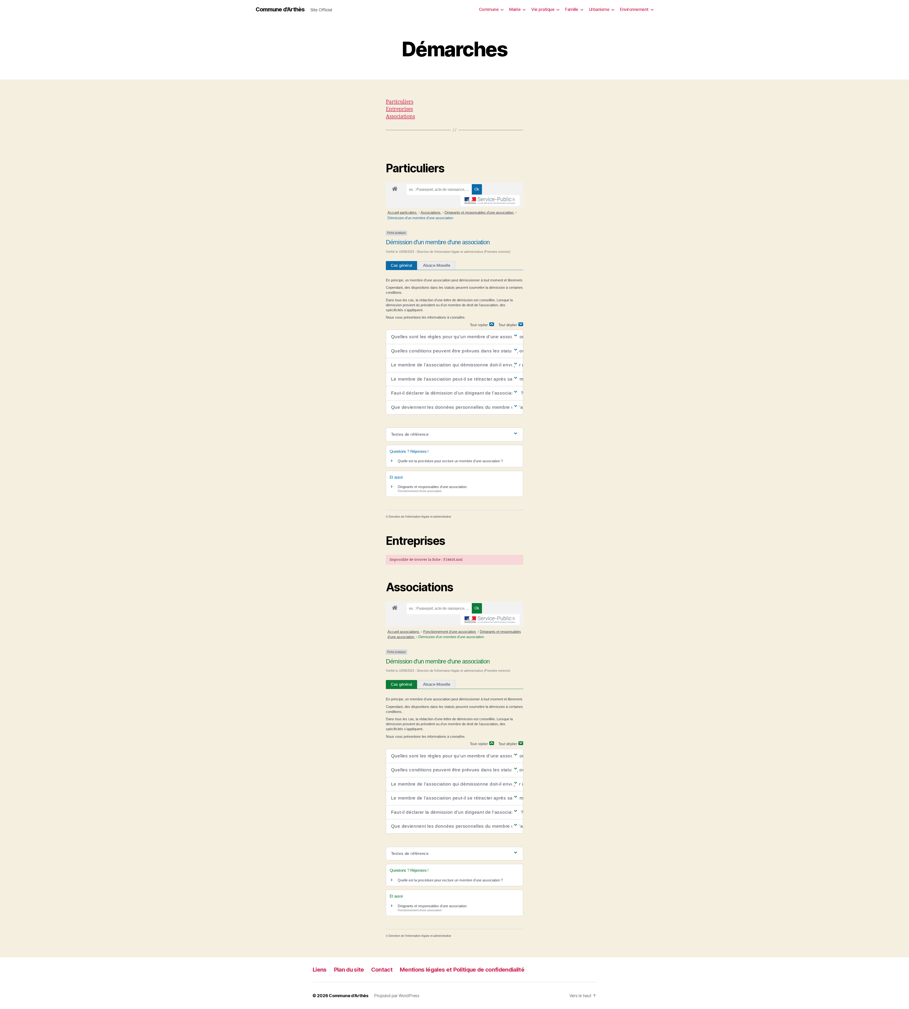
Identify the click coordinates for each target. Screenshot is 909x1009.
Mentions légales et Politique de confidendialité (462, 969)
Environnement (634, 9)
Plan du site (349, 969)
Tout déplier (509, 325)
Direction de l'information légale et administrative (420, 516)
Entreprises (399, 109)
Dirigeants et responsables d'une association (479, 212)
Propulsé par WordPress (396, 995)
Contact (381, 969)
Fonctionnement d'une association (450, 632)
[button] (454, 337)
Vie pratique (542, 9)
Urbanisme (599, 9)
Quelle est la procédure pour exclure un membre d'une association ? (450, 461)
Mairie (515, 9)
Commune (489, 9)
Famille (571, 9)
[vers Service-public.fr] (490, 200)
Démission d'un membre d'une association (420, 218)
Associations (400, 116)
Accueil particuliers (403, 212)
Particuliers (399, 102)
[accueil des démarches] (394, 188)
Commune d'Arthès (280, 9)
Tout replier (479, 325)
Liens (319, 969)
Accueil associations (404, 632)
